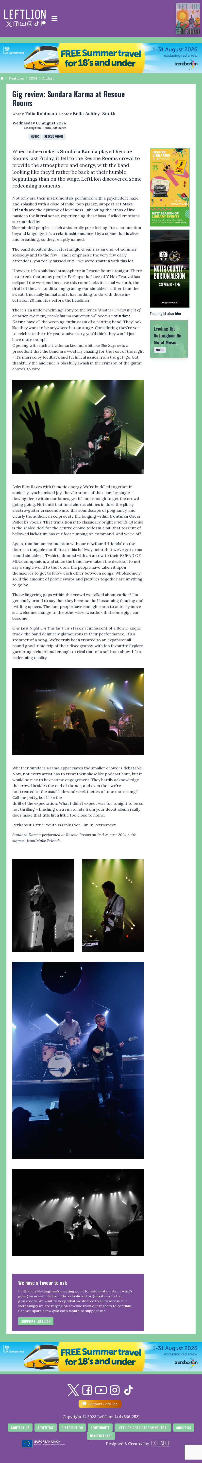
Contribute (100, 1427)
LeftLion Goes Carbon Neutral (143, 1427)
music (35, 136)
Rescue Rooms (54, 136)
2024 (33, 78)
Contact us (20, 1427)
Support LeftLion (35, 1321)
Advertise (45, 1427)
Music (160, 350)
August (48, 78)
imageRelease (101, 1435)
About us (183, 1427)
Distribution (72, 1427)
